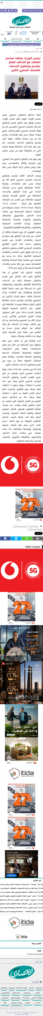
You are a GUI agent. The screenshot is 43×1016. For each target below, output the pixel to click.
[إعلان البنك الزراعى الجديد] (21, 720)
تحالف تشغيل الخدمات (20, 526)
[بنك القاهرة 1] (29, 506)
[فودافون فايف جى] (21, 465)
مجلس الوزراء (33, 526)
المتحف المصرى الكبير (35, 529)
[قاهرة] (21, 833)
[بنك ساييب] (21, 682)
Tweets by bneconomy (35, 954)
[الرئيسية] (38, 39)
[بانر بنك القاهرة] (21, 800)
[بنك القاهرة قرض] (21, 751)
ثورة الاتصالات (16, 39)
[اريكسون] (21, 864)
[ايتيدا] (21, 774)
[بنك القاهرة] (21, 643)
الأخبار (27, 39)
